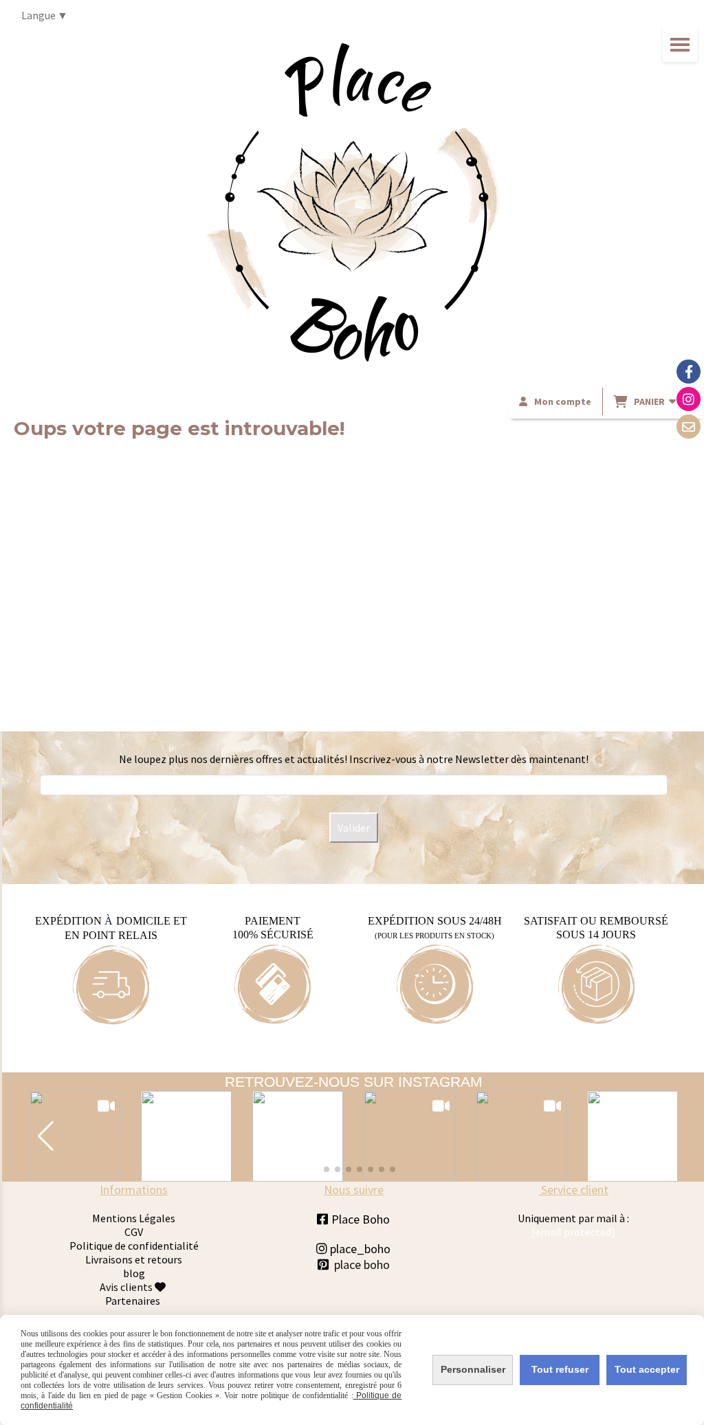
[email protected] (573, 1232)
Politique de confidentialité (134, 1245)
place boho (362, 1264)
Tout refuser (559, 1369)
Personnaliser (473, 1369)
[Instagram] (688, 399)
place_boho (353, 1249)
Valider (354, 828)
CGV (133, 1232)
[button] (45, 1136)
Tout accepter (647, 1369)
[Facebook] (688, 372)
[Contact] (688, 427)
